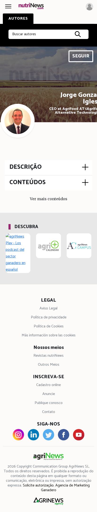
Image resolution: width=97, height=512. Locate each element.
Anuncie (48, 394)
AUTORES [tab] (18, 18)
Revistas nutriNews (48, 355)
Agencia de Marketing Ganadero (65, 487)
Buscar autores (24, 34)
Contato (48, 412)
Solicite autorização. (38, 485)
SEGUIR (80, 56)
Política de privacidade (48, 317)
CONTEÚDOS (27, 182)
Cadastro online (48, 385)
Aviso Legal (48, 308)
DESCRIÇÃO (25, 167)
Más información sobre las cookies (49, 335)
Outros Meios (48, 364)
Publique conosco (49, 403)
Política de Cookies (49, 326)
